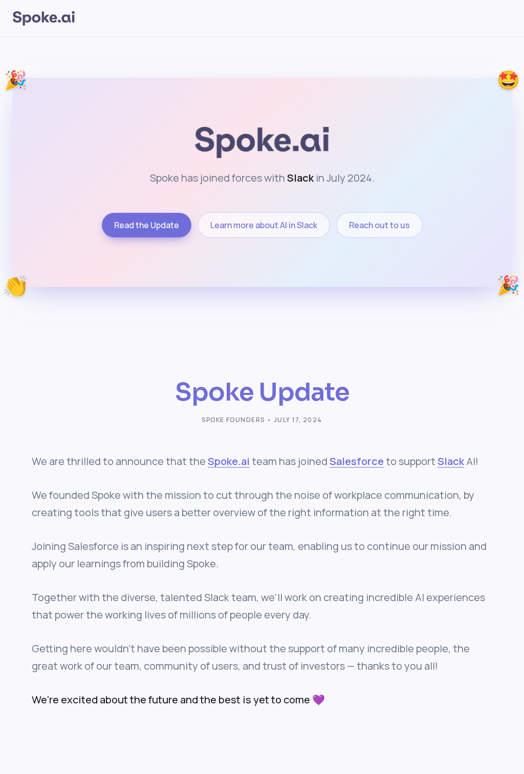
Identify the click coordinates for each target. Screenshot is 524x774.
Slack (451, 461)
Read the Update (146, 225)
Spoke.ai (229, 461)
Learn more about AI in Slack (263, 225)
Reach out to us (379, 225)
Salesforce (357, 461)
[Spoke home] (43, 18)
